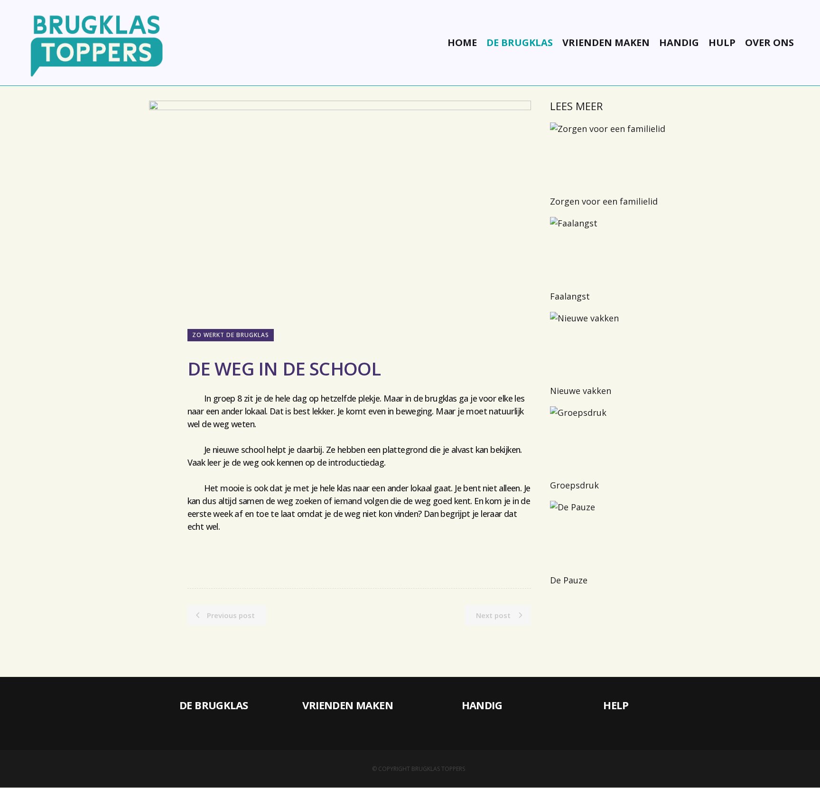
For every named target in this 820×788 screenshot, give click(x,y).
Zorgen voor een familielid (604, 201)
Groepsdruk (574, 485)
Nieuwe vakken (580, 390)
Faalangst (570, 296)
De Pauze (568, 580)
